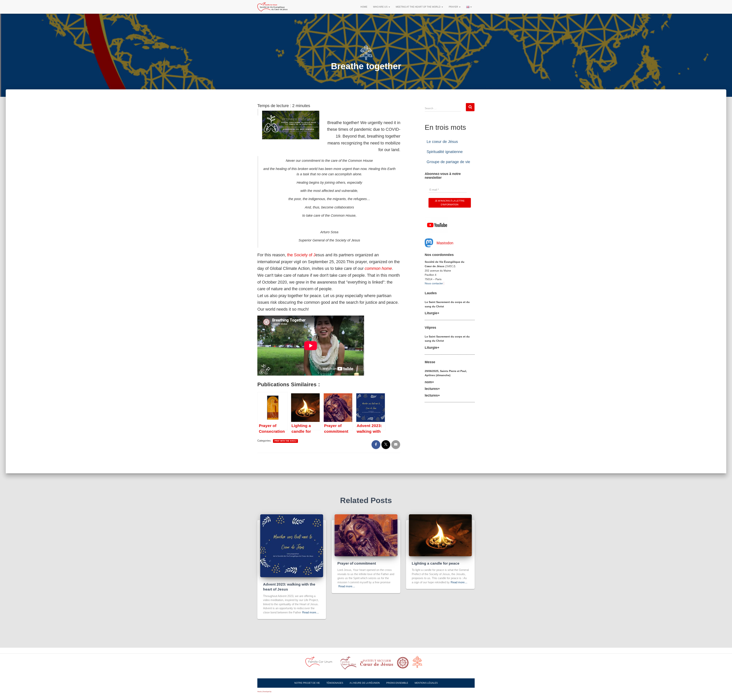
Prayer (454, 7)
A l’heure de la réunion (365, 683)
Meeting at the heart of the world (418, 7)
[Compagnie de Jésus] (403, 664)
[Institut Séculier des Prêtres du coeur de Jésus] (348, 664)
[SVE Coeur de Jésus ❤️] (272, 7)
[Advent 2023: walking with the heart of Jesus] (291, 545)
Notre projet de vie (307, 683)
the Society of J (301, 254)
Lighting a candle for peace (435, 563)
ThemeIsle (275, 691)
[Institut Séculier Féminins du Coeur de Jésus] (376, 664)
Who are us (380, 7)
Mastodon (445, 243)
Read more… (310, 612)
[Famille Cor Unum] (321, 664)
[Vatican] (419, 664)
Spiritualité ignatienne (445, 152)
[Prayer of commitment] (366, 535)
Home (363, 7)
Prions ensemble (397, 683)
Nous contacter (434, 283)
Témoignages (334, 683)
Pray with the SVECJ (285, 441)
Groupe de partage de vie (448, 162)
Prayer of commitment (356, 563)
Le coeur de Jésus (442, 141)
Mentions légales (426, 683)
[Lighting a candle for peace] (440, 535)
